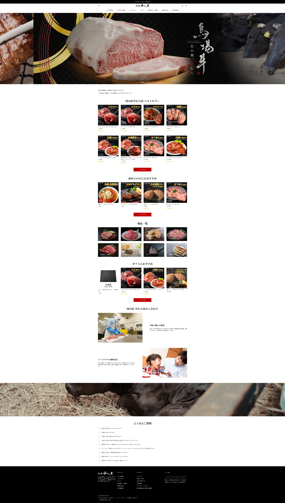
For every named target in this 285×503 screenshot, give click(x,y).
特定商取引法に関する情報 (144, 488)
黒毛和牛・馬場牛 (122, 483)
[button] (99, 5)
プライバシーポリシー (143, 486)
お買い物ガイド (141, 481)
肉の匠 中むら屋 (105, 495)
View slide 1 (138, 81)
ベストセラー (121, 478)
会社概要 (139, 483)
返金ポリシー (112, 497)
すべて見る (142, 169)
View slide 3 (147, 81)
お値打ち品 (120, 486)
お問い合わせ (140, 478)
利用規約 (129, 497)
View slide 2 (142, 81)
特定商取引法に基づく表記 (105, 499)
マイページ (140, 476)
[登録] (186, 476)
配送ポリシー (135, 497)
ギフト (119, 481)
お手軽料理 (120, 488)
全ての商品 (120, 476)
